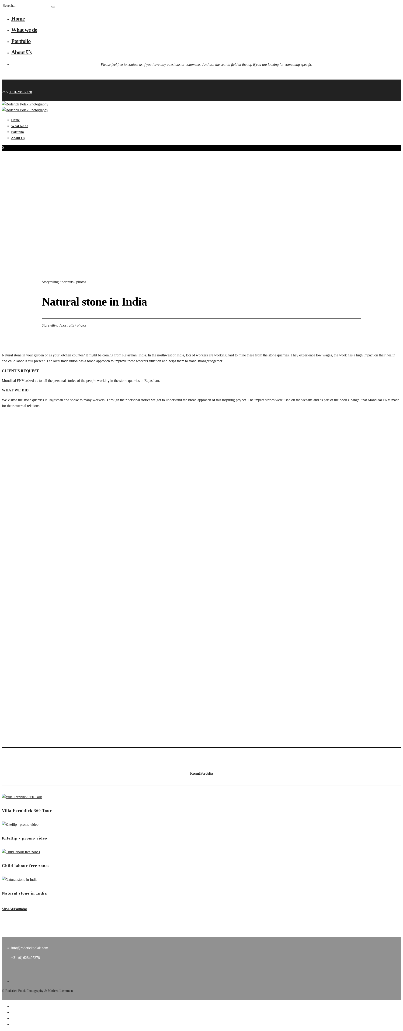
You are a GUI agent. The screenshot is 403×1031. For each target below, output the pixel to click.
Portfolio (21, 41)
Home (18, 19)
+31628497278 (20, 92)
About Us (21, 52)
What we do (24, 30)
